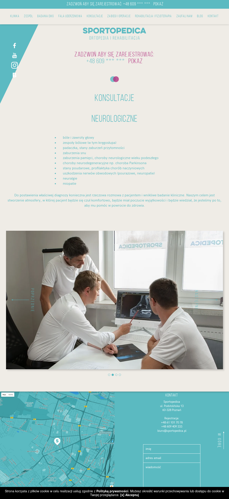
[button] (22, 300)
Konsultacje (95, 16)
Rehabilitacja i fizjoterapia (153, 16)
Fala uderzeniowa (70, 16)
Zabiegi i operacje (118, 16)
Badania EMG (45, 16)
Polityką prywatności (112, 491)
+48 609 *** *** (136, 4)
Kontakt (213, 16)
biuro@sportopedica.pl (171, 431)
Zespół (28, 16)
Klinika (14, 16)
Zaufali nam (184, 16)
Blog (200, 16)
